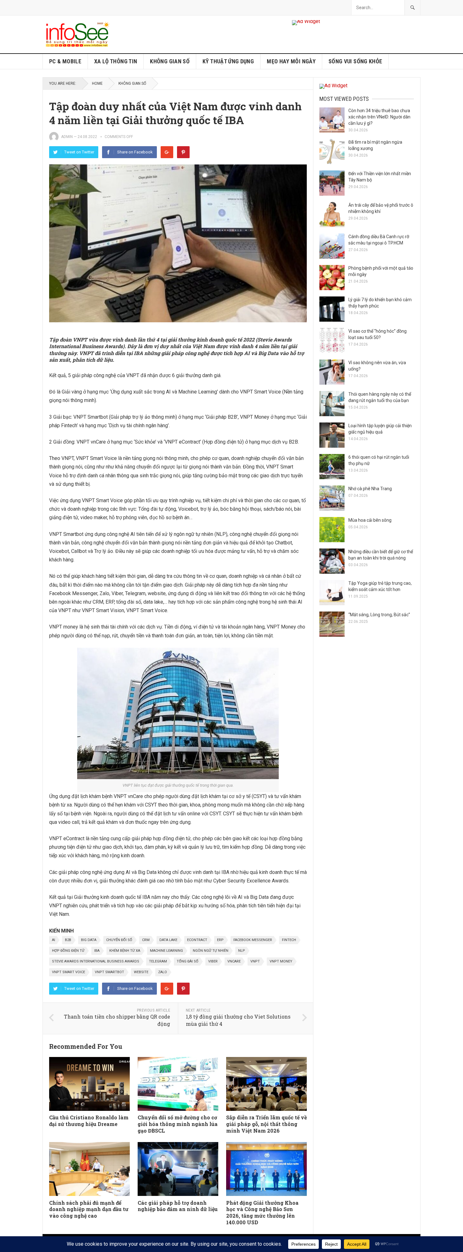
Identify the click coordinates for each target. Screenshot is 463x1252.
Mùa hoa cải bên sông (370, 520)
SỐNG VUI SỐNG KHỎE (355, 61)
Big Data (88, 940)
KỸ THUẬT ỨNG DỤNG (228, 61)
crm (146, 940)
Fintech (289, 940)
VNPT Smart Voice (68, 972)
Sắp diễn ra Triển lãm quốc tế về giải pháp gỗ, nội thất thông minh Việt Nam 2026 (266, 1124)
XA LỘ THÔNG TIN (115, 61)
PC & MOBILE (65, 61)
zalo (162, 972)
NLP (241, 951)
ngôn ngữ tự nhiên (210, 951)
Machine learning (166, 951)
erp (220, 940)
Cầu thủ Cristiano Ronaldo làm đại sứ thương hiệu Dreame (89, 1120)
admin (67, 137)
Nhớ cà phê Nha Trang (370, 488)
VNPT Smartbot (109, 972)
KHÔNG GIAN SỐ (170, 61)
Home (97, 83)
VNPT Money (281, 961)
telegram (158, 961)
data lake (168, 940)
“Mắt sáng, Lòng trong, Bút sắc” (379, 614)
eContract (197, 940)
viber (213, 961)
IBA (97, 951)
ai (53, 940)
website (141, 972)
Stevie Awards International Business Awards (95, 961)
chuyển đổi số (119, 940)
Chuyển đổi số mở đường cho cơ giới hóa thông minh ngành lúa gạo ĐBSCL (178, 1124)
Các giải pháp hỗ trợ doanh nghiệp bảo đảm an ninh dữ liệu (178, 1206)
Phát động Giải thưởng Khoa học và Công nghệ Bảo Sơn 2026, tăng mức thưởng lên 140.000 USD (262, 1212)
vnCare (234, 961)
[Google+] (167, 152)
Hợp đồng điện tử (68, 951)
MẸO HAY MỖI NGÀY (291, 61)
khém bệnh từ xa (124, 951)
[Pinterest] (183, 152)
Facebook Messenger (252, 940)
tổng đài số (187, 961)
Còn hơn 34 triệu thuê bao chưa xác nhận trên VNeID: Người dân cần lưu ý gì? (379, 117)
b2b (68, 940)
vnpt (255, 961)
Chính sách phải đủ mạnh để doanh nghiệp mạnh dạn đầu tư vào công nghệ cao (89, 1209)
